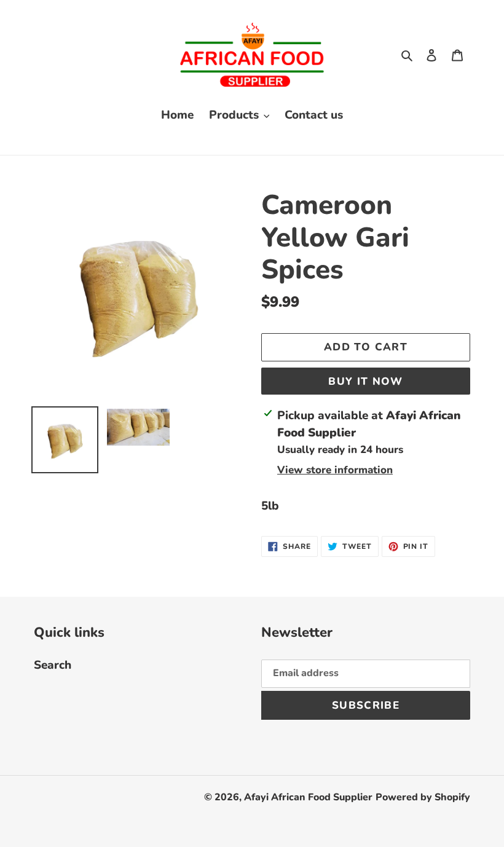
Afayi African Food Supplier (308, 797)
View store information (335, 470)
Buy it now (365, 381)
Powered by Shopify (423, 797)
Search (52, 665)
